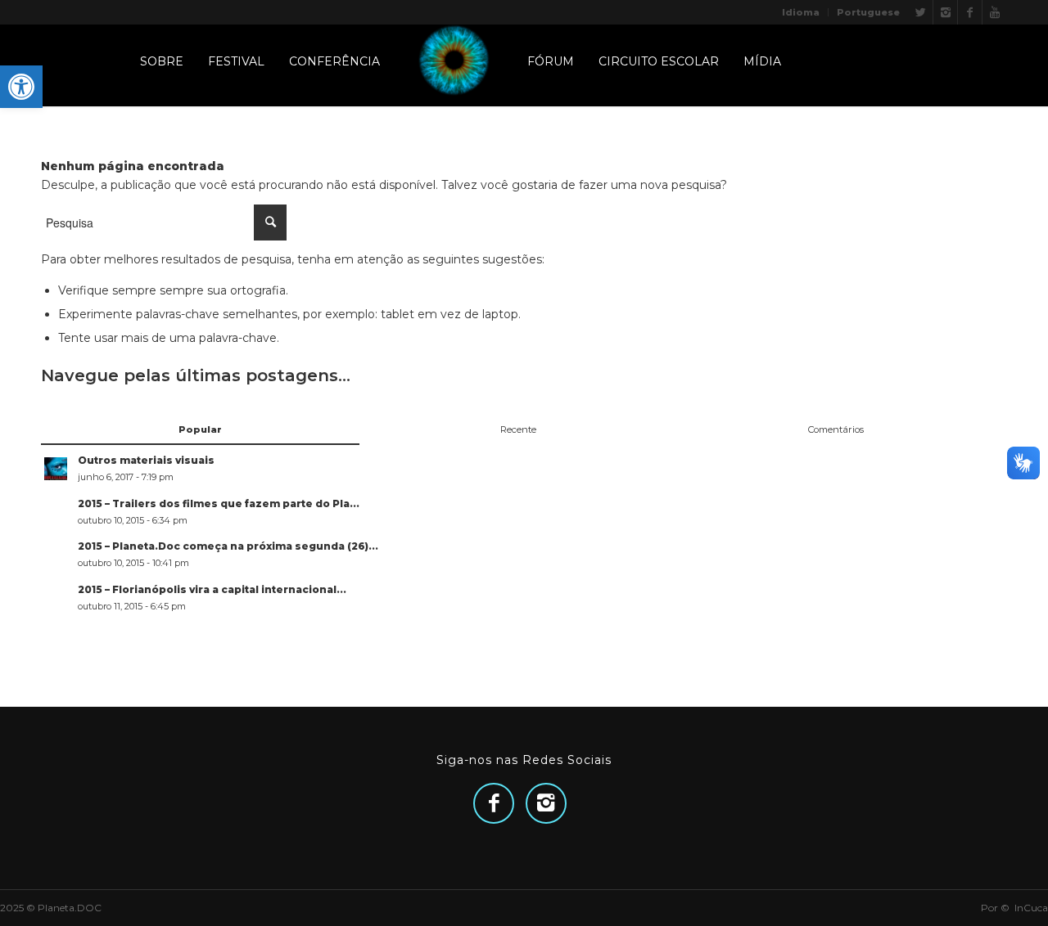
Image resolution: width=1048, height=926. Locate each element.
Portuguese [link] (868, 12)
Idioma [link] (801, 12)
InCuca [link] (1031, 907)
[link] (21, 86)
